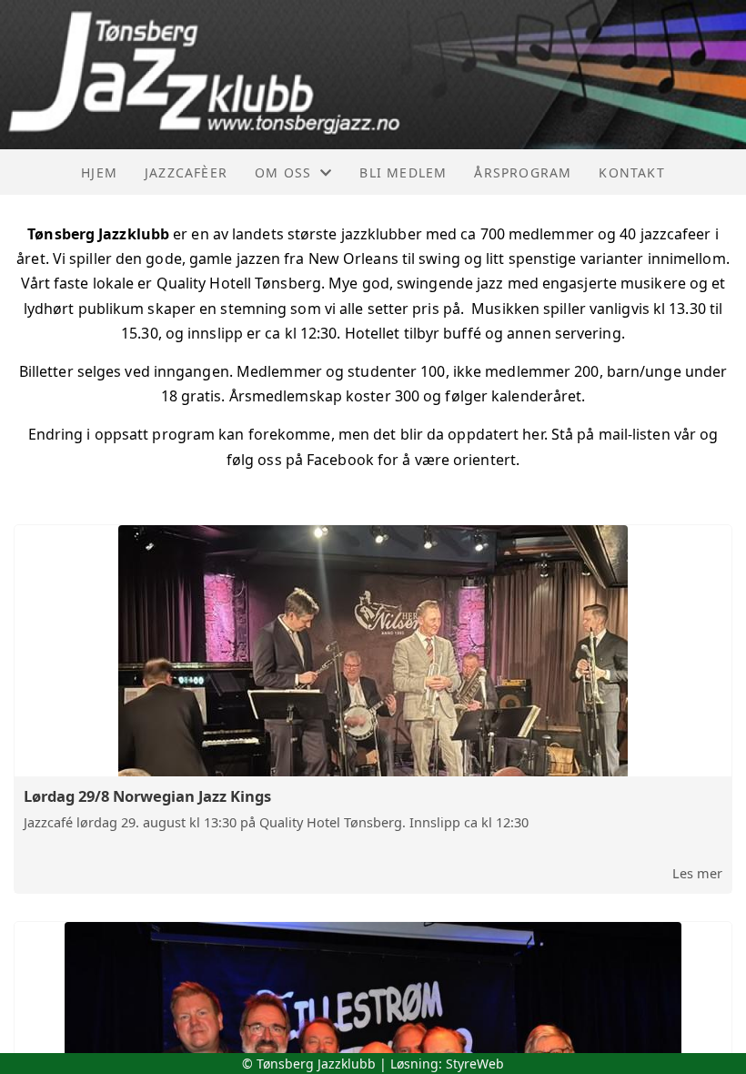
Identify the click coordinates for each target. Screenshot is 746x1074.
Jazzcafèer (186, 172)
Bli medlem (403, 172)
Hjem (99, 172)
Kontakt (631, 172)
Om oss (283, 172)
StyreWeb (475, 1063)
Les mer (697, 873)
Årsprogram (522, 172)
